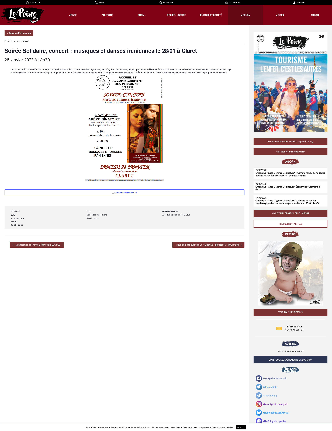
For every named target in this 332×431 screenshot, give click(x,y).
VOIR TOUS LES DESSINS (290, 312)
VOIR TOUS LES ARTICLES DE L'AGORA (290, 213)
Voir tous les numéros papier (290, 151)
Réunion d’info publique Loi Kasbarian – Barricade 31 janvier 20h (207, 244)
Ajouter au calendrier (124, 192)
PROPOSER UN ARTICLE (290, 223)
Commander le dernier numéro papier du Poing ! (290, 141)
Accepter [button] (240, 427)
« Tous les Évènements (19, 33)
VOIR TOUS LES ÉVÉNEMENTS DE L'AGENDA (290, 359)
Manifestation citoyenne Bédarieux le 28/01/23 (37, 244)
